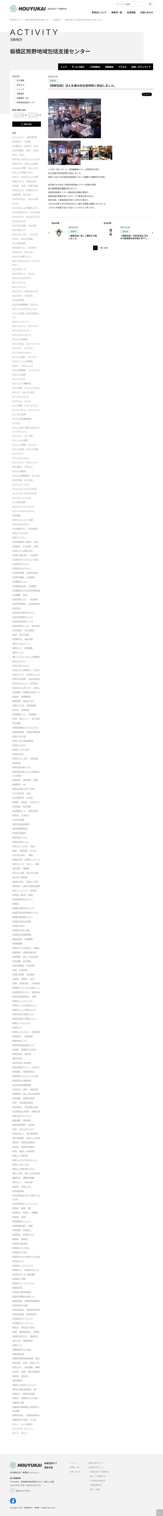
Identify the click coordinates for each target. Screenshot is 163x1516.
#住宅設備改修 (34, 603)
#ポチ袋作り (17, 466)
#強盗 (14, 850)
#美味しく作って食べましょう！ (25, 1160)
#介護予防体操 (32, 572)
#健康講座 (29, 648)
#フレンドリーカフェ (20, 458)
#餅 (35, 1389)
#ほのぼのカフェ (19, 247)
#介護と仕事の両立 (20, 555)
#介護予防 (34, 555)
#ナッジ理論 (17, 405)
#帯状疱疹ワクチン (20, 837)
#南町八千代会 (18, 705)
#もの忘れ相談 (18, 300)
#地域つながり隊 (19, 736)
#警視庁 (36, 1331)
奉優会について (99, 12)
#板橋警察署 (17, 943)
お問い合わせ (146, 12)
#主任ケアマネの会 (20, 533)
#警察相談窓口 (25, 1331)
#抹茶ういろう (18, 864)
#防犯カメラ (17, 1367)
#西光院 (15, 1217)
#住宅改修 (34, 599)
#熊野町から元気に (28, 1049)
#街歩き (26, 1212)
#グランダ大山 (18, 343)
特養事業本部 (96, 1485)
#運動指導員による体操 (21, 1349)
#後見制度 (23, 850)
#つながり (34, 234)
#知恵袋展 (16, 1098)
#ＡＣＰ (15, 1433)
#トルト (28, 401)
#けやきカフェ (18, 216)
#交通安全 (16, 546)
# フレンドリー (18, 137)
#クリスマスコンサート (21, 334)
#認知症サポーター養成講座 (23, 1274)
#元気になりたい (19, 661)
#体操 (14, 634)
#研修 (14, 1102)
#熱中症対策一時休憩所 (21, 1062)
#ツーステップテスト (20, 396)
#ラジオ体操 (17, 480)
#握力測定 (16, 868)
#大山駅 (29, 797)
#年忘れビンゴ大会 (20, 846)
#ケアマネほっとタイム (21, 352)
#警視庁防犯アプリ (20, 1336)
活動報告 (57, 20)
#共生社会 (34, 683)
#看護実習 (16, 1093)
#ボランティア (32, 462)
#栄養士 (37, 948)
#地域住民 (34, 758)
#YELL (21, 154)
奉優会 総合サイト (96, 1462)
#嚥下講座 (16, 723)
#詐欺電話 (16, 1234)
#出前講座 (16, 692)
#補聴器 (35, 1212)
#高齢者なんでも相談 (29, 1398)
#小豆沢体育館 (18, 819)
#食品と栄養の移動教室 (21, 1389)
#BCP (28, 150)
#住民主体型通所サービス (22, 617)
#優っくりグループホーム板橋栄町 (26, 656)
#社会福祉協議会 (26, 1102)
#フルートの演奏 (19, 444)
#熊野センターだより (20, 1032)
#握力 (37, 864)
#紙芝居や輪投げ (27, 1146)
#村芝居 (33, 890)
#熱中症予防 (17, 1058)
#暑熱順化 (16, 886)
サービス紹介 (78, 66)
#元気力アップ (18, 674)
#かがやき (27, 194)
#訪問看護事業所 (19, 1225)
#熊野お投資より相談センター (24, 1018)
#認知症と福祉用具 (20, 1243)
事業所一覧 (116, 12)
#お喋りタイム (18, 181)
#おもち (15, 176)
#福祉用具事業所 (19, 1124)
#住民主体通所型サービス (22, 621)
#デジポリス (17, 401)
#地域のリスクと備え (20, 749)
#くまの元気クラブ (20, 212)
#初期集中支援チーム (31, 692)
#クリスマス (33, 326)
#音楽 (23, 1371)
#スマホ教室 (17, 387)
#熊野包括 (36, 1032)
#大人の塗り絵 (18, 793)
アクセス (122, 66)
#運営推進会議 (18, 1354)
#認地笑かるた (28, 1234)
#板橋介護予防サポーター (22, 899)
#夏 (24, 784)
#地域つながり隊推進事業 (22, 740)
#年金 (32, 846)
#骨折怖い (16, 1393)
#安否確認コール (19, 811)
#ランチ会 (29, 480)
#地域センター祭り (20, 758)
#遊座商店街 (28, 1340)
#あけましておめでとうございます (26, 159)
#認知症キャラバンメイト (22, 1265)
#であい (15, 238)
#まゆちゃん (17, 252)
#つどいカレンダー (20, 234)
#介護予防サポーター (20, 564)
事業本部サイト (16, 20)
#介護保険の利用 (19, 586)
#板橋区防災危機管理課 (21, 934)
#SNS (14, 154)
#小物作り (25, 815)
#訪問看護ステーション (21, 1221)
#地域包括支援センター (21, 767)
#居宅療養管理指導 (20, 828)
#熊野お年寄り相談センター (23, 1014)
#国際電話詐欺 (18, 732)
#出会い (37, 687)
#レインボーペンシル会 (21, 497)
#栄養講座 (16, 956)
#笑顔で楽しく (18, 1133)
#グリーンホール (33, 343)
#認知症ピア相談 (19, 1278)
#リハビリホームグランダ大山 (24, 493)
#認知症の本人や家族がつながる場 (26, 1256)
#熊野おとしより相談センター (24, 1009)
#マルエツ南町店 (19, 471)
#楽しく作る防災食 (30, 956)
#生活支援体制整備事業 (21, 1085)
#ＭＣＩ (24, 1433)
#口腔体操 (25, 709)
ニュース (73, 1462)
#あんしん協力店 (31, 163)
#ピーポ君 (29, 435)
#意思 (30, 855)
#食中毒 (15, 1376)
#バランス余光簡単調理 (21, 418)
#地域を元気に (18, 754)
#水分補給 (30, 965)
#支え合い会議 (32, 872)
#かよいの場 (33, 199)
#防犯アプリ (35, 1362)
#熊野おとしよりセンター (22, 1001)
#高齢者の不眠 (18, 1402)
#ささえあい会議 (19, 225)
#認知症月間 (31, 1314)
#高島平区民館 (28, 1393)
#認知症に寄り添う (20, 1252)
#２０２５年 (17, 1428)
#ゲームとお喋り (19, 356)
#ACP (36, 146)
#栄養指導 (16, 952)
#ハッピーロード (19, 410)
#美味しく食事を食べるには (23, 1169)
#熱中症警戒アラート (20, 1067)
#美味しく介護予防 (20, 1155)
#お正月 (15, 185)
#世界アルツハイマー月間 (22, 519)
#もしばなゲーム (19, 273)
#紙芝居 (15, 1146)
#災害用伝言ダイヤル (20, 992)
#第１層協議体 (32, 1133)
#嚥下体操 (36, 718)
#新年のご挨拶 (32, 881)
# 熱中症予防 (32, 137)
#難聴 (37, 1367)
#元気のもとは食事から (21, 670)
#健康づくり (17, 648)
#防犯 (25, 1362)
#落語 (23, 1208)
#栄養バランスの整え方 (21, 948)
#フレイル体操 (32, 449)
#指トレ (29, 864)
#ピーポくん (17, 435)
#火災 (32, 978)
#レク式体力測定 (19, 502)
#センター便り (28, 392)
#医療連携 (16, 701)
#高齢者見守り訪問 (20, 1419)
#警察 (14, 1331)
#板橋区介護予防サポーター (23, 908)
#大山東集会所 (18, 797)
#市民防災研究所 (19, 833)
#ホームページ (18, 462)
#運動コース (17, 1345)
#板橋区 (15, 903)
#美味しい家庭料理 (26, 1151)
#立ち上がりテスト (26, 1129)
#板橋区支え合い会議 (20, 930)
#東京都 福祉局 (19, 895)
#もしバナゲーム (19, 286)
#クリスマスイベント (20, 330)
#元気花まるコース (19, 683)
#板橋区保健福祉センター (22, 917)
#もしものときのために (21, 278)
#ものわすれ (17, 295)
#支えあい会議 (18, 872)
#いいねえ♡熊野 (19, 168)
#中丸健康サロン (19, 528)
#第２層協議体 (18, 1138)
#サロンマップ (27, 365)
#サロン (15, 365)
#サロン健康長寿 (19, 370)
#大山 (28, 793)
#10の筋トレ (17, 141)
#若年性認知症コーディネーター (25, 1203)
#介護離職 (16, 595)
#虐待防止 (16, 1212)
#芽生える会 (26, 1186)
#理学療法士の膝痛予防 (21, 1080)
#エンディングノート (20, 321)
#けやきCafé (35, 212)
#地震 (35, 780)
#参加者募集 (31, 705)
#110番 (27, 141)
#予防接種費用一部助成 (21, 542)
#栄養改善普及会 (29, 952)
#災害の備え (24, 983)
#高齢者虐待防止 (33, 1415)
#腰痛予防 (16, 1177)
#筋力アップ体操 (33, 1138)
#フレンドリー (18, 453)
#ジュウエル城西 (19, 374)
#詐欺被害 (16, 1230)
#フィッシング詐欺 (20, 440)
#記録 (23, 1217)
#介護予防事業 (18, 572)
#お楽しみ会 (31, 181)
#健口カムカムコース (20, 643)
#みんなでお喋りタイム (21, 256)
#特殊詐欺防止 (28, 1071)
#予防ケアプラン (19, 537)
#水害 (14, 970)
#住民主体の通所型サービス (23, 612)
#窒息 (14, 1129)
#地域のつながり (19, 745)
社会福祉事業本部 (97, 1480)
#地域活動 (16, 780)
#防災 (37, 1358)
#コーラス (32, 356)
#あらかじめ (17, 163)
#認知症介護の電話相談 (21, 1292)
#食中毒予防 (17, 1380)
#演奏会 (24, 978)
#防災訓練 (16, 1362)
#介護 (35, 546)
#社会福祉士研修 (31, 1107)
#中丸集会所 (33, 528)
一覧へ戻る (103, 247)
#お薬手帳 (16, 194)
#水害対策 (23, 970)
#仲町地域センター (20, 599)
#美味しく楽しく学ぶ (20, 1164)
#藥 (29, 1208)
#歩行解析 (27, 961)
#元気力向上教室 (19, 679)
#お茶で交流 (33, 185)
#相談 (25, 1089)
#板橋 (30, 895)
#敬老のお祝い (18, 881)
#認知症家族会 (18, 1309)
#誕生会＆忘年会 (27, 1327)
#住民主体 (16, 608)
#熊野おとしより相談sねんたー (24, 1005)
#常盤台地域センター (20, 841)
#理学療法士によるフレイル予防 (25, 1076)
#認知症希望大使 (33, 1309)
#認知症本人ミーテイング (22, 1323)
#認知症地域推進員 (32, 1301)
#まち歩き (32, 247)
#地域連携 (27, 780)
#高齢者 (15, 1398)
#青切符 (15, 1371)
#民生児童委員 (18, 965)
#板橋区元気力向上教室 (21, 921)
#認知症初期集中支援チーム (23, 1296)
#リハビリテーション (20, 484)
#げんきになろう (33, 216)
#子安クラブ (35, 802)
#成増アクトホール (32, 859)
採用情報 (131, 12)
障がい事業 (95, 1489)
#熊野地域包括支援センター (23, 1045)
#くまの (15, 203)
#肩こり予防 (17, 1173)
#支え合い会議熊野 (20, 877)
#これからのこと (19, 221)
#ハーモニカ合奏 (19, 414)
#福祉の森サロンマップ (21, 1116)
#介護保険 (30, 577)
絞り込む (28, 124)
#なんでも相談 (27, 238)
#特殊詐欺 (16, 1071)
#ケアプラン (17, 348)
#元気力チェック (33, 674)
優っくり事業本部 (97, 1476)
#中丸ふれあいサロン (20, 524)
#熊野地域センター (20, 1040)
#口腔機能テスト (19, 714)
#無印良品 (36, 992)
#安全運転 (16, 806)
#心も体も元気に (19, 855)
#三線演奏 (16, 515)
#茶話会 (15, 1208)
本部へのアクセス (23, 1490)
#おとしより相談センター (22, 172)
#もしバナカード (19, 282)
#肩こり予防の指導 (32, 1173)
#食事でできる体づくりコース (24, 1385)
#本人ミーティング (19, 890)
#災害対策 (36, 983)
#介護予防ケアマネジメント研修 (25, 559)
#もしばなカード (19, 269)
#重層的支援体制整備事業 (22, 1358)
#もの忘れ (29, 295)
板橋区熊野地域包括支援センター (37, 20)
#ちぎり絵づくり (19, 230)
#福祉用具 (27, 1120)
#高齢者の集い (18, 1415)
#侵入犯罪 (29, 639)
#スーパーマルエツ (32, 387)
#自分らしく (17, 1182)
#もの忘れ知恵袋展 (20, 304)
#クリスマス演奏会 (20, 339)
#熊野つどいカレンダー (21, 1023)
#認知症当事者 (18, 1314)
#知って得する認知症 (31, 1093)
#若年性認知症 (18, 1191)
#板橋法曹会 (17, 939)
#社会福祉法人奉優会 (20, 1111)
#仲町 (25, 595)
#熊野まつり (17, 1027)
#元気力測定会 (34, 679)
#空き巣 (31, 1124)
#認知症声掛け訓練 (20, 1305)
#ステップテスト (19, 379)
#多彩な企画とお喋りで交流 (23, 788)
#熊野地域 (29, 1036)
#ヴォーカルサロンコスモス (23, 511)
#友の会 (15, 709)
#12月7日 (27, 146)
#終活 (14, 1151)
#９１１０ (29, 1428)
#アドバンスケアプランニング (24, 308)
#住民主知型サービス (20, 626)
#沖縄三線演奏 (18, 974)
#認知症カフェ (18, 1261)
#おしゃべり (33, 168)
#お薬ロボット (32, 190)
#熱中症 (28, 1054)
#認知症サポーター (32, 1270)
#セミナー (16, 392)
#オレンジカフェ (19, 326)
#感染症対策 (17, 859)
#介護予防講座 (18, 577)
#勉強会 (15, 696)
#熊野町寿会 (17, 1054)
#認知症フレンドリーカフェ (23, 1283)
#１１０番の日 (27, 1424)
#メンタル (36, 475)
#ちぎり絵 (32, 225)
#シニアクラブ (34, 370)
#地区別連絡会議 (33, 732)
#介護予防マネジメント (21, 568)
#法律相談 (30, 974)
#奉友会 (24, 802)
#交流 (36, 542)
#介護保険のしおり (20, 581)
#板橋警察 (29, 939)
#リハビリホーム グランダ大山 (24, 488)
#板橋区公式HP (18, 925)
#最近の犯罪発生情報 (31, 886)
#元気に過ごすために (20, 665)
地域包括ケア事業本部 (99, 1471)
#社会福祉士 (17, 1107)
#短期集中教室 (28, 1098)
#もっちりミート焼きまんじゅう (25, 291)
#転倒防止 (34, 1336)
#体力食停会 (29, 630)
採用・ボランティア (141, 66)
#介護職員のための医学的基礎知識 (26, 590)
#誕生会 (15, 1327)
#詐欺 (30, 1225)
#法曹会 (15, 978)
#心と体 (33, 850)
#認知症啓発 (17, 1301)
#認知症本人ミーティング (22, 1318)
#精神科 (15, 1142)
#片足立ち (36, 1067)
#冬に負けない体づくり (21, 687)
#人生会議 (27, 546)
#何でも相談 (24, 634)
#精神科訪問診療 (27, 1142)
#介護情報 (32, 586)
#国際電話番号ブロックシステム (25, 727)
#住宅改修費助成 (19, 603)
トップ (63, 66)
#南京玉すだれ (28, 701)
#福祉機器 (16, 1120)
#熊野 (34, 996)
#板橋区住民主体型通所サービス (25, 912)
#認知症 (15, 1239)
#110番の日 (16, 146)
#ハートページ (34, 410)
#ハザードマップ (31, 405)
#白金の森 (16, 1089)
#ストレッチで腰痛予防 (21, 383)
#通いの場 (16, 1340)
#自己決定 (29, 1182)
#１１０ (15, 1424)
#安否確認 (27, 806)
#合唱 (14, 718)
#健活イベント (18, 652)
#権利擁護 (16, 961)
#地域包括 (16, 763)
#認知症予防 (17, 1287)
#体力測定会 (17, 630)
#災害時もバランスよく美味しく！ (26, 987)
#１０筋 (33, 1419)
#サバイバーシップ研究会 (22, 361)
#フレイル (32, 444)
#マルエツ (29, 466)
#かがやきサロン (19, 199)
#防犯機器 (29, 1367)
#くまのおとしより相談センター (25, 207)
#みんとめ (29, 252)
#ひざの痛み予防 (19, 243)
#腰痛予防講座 (28, 1177)
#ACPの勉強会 (18, 150)
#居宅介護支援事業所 (20, 824)
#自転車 (15, 1186)
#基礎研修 (16, 784)
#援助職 (26, 868)
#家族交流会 (33, 811)
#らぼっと (34, 304)
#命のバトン (24, 718)
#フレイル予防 (18, 449)
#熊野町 (15, 1049)
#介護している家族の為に (22, 550)
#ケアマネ (29, 348)
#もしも (31, 273)
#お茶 (23, 185)
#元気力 (37, 670)
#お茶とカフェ (18, 190)
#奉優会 (15, 802)
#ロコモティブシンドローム (23, 506)
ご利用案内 (94, 66)
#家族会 (15, 815)
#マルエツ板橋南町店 (20, 475)
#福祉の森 (36, 1111)
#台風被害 (32, 714)
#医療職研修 (26, 696)
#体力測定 (36, 626)
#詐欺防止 (27, 1230)
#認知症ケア (17, 1270)
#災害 (14, 983)
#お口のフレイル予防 (29, 176)
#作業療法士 (17, 639)
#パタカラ (16, 423)
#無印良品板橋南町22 (20, 996)
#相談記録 (34, 1089)
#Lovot (36, 150)
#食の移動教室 (34, 1371)
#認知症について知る (20, 1248)
